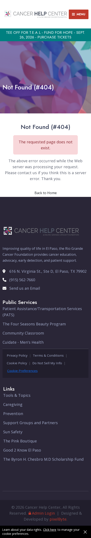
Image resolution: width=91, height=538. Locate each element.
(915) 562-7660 (22, 279)
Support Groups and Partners (30, 422)
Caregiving (12, 404)
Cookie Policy (17, 363)
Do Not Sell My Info (47, 363)
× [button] (85, 532)
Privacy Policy (17, 355)
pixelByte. (58, 519)
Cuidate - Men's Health (23, 342)
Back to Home (45, 193)
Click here (49, 530)
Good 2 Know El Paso (22, 450)
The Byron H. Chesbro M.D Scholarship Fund (43, 459)
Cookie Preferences (22, 371)
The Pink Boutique (20, 440)
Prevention (13, 413)
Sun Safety (12, 431)
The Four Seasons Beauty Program (34, 323)
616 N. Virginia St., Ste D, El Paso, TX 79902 (48, 271)
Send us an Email (24, 288)
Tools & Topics (16, 395)
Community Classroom (23, 333)
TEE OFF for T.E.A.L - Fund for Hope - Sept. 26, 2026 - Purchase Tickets (45, 35)
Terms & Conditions (48, 355)
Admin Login (43, 513)
